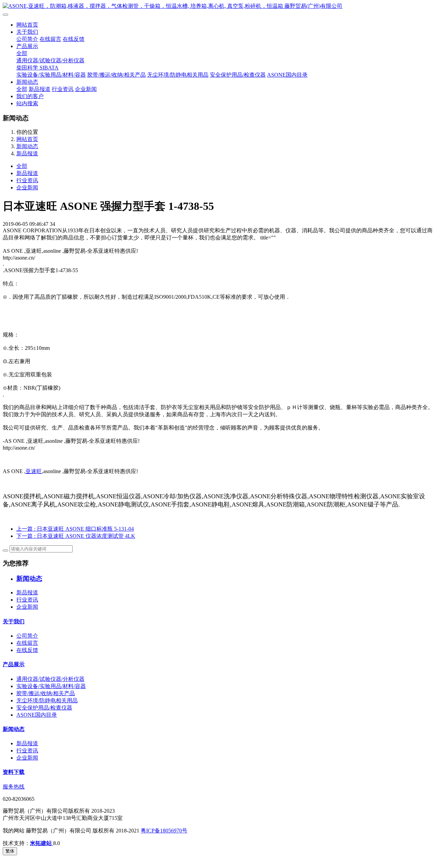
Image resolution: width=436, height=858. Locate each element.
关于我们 (27, 32)
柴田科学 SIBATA (37, 68)
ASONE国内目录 (287, 75)
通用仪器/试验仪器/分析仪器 (50, 60)
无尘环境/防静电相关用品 (177, 75)
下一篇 (75, 536)
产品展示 (27, 46)
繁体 (9, 851)
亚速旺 (34, 471)
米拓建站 (41, 843)
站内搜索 (27, 103)
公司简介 (27, 39)
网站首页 (27, 25)
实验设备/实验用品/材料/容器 (51, 75)
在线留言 (50, 39)
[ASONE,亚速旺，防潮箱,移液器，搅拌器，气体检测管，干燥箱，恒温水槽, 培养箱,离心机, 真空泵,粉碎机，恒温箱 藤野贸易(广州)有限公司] (218, 6)
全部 (21, 53)
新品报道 (39, 89)
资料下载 (14, 772)
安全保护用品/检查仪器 (238, 75)
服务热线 (14, 787)
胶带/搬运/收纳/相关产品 (116, 75)
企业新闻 (86, 89)
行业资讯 (63, 89)
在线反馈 (73, 39)
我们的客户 (30, 96)
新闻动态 (27, 82)
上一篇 (75, 529)
